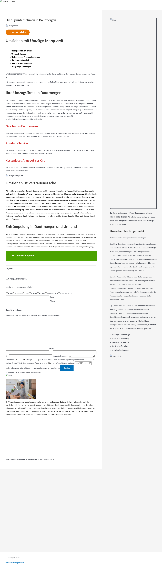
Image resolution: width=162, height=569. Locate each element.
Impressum (19, 563)
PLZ (51, 352)
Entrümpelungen (16, 234)
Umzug (11, 402)
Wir (7, 191)
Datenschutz (10, 563)
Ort (7, 356)
